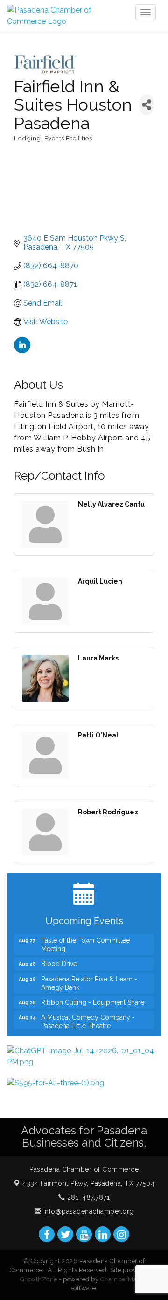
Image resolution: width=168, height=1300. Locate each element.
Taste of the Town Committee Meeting (85, 941)
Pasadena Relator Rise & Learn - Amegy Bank (89, 980)
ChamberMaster (124, 1279)
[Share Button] (146, 104)
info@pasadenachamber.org (87, 1211)
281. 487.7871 (87, 1197)
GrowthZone (38, 1279)
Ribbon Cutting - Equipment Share (92, 999)
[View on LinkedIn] (22, 350)
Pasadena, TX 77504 (88, 1183)
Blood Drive (59, 960)
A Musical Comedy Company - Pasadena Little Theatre (88, 1018)
